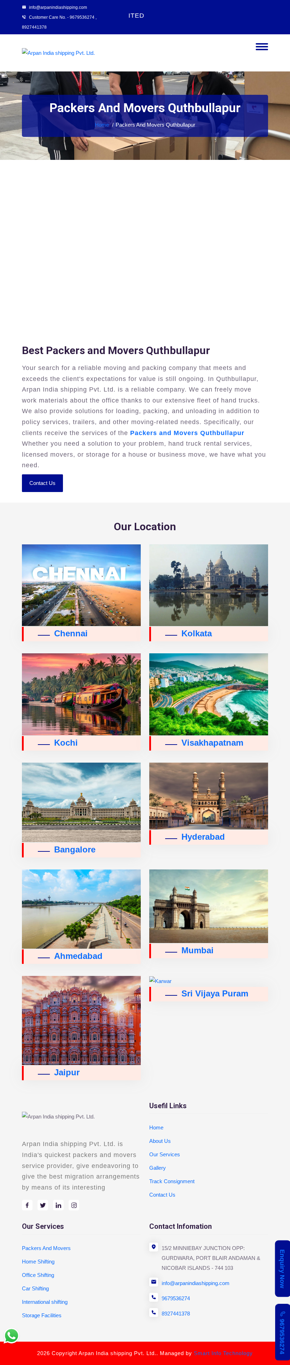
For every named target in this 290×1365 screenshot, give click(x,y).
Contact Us (42, 483)
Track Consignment (172, 1181)
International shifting (45, 1302)
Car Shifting (35, 1288)
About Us (160, 1141)
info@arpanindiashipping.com (196, 1283)
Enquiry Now (282, 1268)
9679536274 (176, 1298)
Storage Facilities (42, 1315)
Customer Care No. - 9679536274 (61, 17)
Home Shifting (38, 1262)
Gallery (157, 1168)
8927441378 (34, 27)
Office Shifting (38, 1275)
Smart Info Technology (223, 1353)
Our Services (164, 1154)
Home (102, 125)
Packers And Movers (46, 1248)
